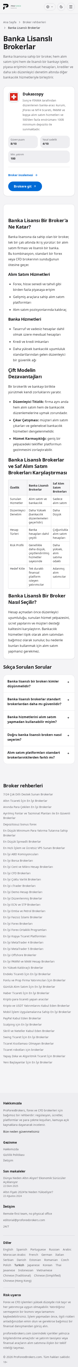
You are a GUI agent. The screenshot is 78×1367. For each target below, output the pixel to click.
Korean (47, 1265)
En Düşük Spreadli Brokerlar (22, 841)
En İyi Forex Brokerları (18, 923)
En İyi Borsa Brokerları (18, 860)
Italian (59, 1255)
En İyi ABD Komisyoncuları (20, 854)
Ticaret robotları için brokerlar (23, 1050)
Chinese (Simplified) (47, 1275)
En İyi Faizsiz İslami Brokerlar (22, 917)
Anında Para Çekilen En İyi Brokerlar (27, 807)
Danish (21, 1260)
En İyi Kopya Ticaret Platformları (24, 936)
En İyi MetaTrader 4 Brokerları (23, 942)
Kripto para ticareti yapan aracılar (26, 999)
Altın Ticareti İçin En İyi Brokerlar (25, 801)
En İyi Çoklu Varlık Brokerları (22, 879)
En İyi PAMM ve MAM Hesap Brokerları (29, 961)
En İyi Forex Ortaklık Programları (25, 930)
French (33, 1255)
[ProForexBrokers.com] (15, 7)
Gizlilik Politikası (14, 1155)
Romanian (51, 1260)
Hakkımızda (11, 1149)
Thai (58, 1265)
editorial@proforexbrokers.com (24, 1220)
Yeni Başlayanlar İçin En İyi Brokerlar (27, 1062)
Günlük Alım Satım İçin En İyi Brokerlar (29, 987)
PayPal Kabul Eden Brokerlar (22, 1018)
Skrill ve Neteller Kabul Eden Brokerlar (29, 1031)
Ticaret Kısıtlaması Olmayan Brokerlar (28, 1043)
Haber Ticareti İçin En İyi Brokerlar (26, 993)
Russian (54, 1249)
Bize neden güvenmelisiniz (21, 1131)
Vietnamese (44, 1270)
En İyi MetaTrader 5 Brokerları (23, 949)
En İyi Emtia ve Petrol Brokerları (24, 911)
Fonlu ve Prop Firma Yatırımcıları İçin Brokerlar (34, 980)
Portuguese (38, 1249)
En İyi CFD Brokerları (17, 873)
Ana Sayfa (9, 22)
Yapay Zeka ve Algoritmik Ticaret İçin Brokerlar (34, 1056)
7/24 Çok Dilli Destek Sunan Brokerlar (28, 794)
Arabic (67, 1249)
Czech (65, 1260)
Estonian (35, 1260)
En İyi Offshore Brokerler (19, 955)
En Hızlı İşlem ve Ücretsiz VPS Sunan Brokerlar (34, 848)
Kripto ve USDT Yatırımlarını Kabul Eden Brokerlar (36, 1006)
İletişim (8, 1160)
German (46, 1255)
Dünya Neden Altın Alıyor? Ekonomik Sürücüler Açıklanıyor (34, 1180)
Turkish (19, 1265)
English (8, 1249)
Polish (7, 1265)
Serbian (8, 1260)
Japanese (33, 1265)
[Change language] (50, 6)
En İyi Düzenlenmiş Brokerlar (22, 898)
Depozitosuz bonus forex (19, 824)
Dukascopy (33, 94)
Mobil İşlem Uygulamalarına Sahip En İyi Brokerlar (37, 1012)
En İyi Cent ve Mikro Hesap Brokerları (28, 867)
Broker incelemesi (20, 175)
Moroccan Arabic (14, 1255)
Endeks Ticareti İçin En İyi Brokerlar (27, 974)
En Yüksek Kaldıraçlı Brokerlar (23, 968)
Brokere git (23, 186)
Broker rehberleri (34, 22)
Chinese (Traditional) (17, 1275)
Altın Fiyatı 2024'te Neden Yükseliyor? (28, 1192)
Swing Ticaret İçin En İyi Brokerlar (26, 1037)
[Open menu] (71, 7)
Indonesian (25, 1270)
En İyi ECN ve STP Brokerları (21, 904)
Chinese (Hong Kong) (17, 1281)
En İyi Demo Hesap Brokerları (22, 892)
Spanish (21, 1249)
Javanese (9, 1270)
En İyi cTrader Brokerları (19, 886)
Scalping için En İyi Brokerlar (22, 1024)
